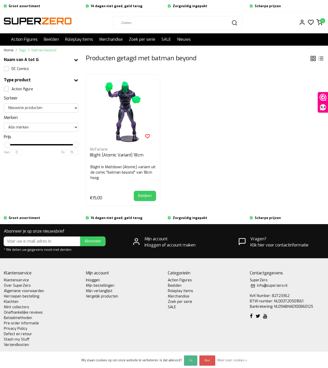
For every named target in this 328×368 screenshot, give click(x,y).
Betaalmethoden (18, 317)
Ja (190, 361)
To (63, 152)
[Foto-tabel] (313, 58)
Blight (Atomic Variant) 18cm (117, 155)
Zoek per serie (142, 39)
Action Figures (24, 39)
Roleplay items (79, 39)
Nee (207, 361)
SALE (166, 39)
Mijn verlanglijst (99, 291)
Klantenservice (16, 280)
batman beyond (44, 50)
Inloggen (93, 280)
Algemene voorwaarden (24, 291)
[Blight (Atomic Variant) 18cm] (123, 111)
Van (6, 152)
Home (9, 50)
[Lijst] (320, 58)
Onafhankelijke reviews (23, 312)
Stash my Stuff (16, 339)
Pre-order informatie (21, 323)
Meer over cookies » (232, 360)
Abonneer (93, 241)
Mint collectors (16, 307)
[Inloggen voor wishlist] (147, 136)
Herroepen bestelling (21, 296)
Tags (22, 50)
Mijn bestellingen (100, 285)
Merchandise (111, 39)
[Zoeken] (234, 22)
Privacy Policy (15, 328)
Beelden (51, 39)
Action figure (22, 89)
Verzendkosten (16, 344)
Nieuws (184, 39)
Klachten (11, 301)
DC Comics (20, 68)
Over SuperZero (17, 285)
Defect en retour (18, 334)
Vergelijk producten (102, 296)
